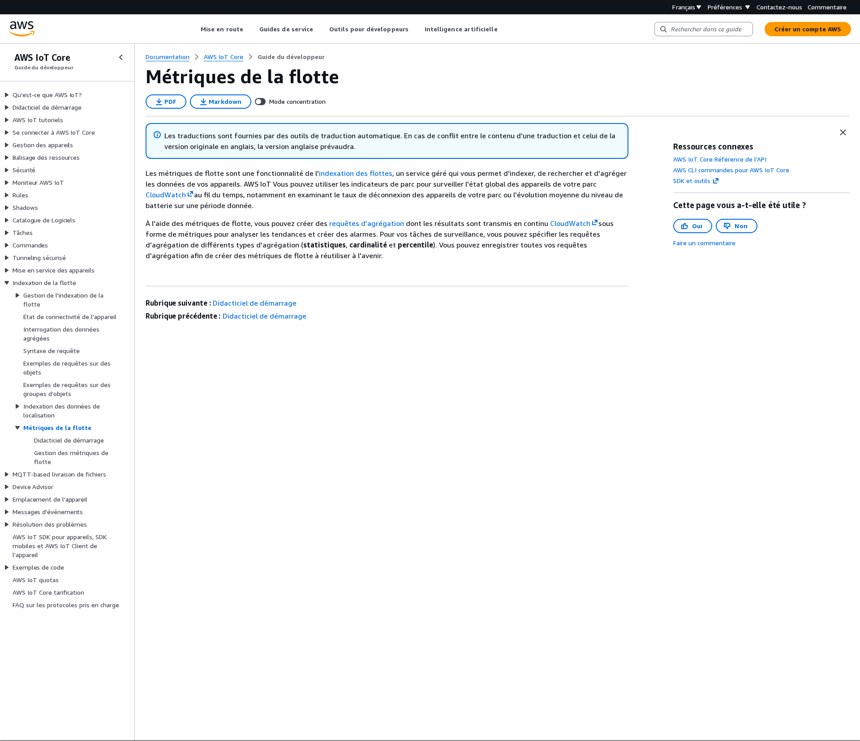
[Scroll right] (504, 29)
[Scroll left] (194, 29)
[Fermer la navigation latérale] (121, 57)
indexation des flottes (355, 173)
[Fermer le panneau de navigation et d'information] (843, 132)
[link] (291, 56)
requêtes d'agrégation (366, 223)
